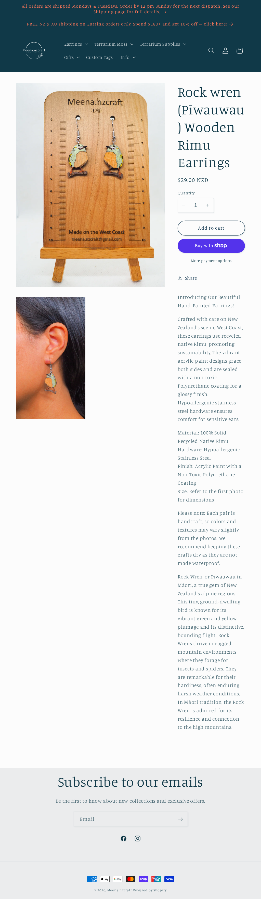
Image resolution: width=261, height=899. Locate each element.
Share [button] (191, 278)
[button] (75, 44)
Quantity (186, 192)
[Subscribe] (181, 819)
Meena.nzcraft (119, 890)
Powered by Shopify (150, 890)
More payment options (211, 260)
